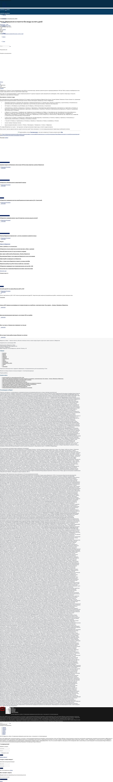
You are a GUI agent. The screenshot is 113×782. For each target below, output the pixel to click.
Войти (11, 770)
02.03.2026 (3, 203)
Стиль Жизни (5, 362)
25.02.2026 (3, 239)
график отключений (31, 134)
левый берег (55, 134)
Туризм (4, 364)
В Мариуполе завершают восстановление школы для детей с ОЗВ (16, 266)
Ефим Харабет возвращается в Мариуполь (10, 258)
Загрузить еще (3, 271)
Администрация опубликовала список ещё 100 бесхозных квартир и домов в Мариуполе (22, 164)
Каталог (4, 29)
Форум (3, 36)
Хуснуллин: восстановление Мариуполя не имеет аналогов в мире (16, 268)
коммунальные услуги (43, 134)
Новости (5, 18)
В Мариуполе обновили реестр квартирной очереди (13, 182)
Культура (2, 197)
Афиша (3, 733)
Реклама (4, 6)
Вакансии (4, 4)
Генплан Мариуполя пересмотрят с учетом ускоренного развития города (18, 235)
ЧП (3, 365)
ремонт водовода (20, 135)
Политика (4, 357)
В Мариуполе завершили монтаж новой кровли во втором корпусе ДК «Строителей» (21, 200)
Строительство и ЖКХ (12, 18)
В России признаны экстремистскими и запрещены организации (14, 448)
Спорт (3, 359)
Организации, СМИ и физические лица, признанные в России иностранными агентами (19, 474)
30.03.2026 (3, 186)
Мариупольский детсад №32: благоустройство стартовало (14, 263)
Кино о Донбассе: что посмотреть (8, 246)
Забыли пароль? (3, 757)
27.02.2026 (3, 221)
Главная (4, 15)
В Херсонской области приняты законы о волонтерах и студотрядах (17, 387)
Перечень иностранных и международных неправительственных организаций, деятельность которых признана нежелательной (28, 392)
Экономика (4, 366)
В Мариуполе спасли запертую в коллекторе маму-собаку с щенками (17, 249)
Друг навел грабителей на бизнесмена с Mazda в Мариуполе (15, 254)
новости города (66, 134)
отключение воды (7, 135)
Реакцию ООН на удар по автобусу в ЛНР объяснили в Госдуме (16, 385)
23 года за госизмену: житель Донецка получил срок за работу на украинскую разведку (21, 383)
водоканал (11, 134)
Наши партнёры (5, 7)
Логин (3, 41)
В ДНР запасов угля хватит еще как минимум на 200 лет (14, 386)
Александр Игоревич (5, 167)
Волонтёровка (24, 134)
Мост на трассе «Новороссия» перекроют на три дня (13, 325)
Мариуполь (60, 134)
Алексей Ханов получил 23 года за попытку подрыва (13, 251)
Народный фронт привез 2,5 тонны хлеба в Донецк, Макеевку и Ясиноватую (19, 384)
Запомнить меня (5, 752)
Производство (5, 358)
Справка (4, 361)
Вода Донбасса (5, 134)
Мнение (4, 354)
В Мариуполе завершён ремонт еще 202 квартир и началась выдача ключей (19, 218)
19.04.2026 (3, 168)
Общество (4, 356)
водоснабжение (17, 134)
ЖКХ (37, 134)
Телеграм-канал (34, 132)
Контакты (4, 3)
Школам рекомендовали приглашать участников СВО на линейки (16, 315)
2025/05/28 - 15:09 (4, 24)
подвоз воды (13, 135)
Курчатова (50, 134)
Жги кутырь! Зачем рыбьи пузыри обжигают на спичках (13, 335)
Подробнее (2, 297)
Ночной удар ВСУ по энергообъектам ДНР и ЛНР (12, 288)
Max (62, 132)
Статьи (3, 730)
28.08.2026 (3, 292)
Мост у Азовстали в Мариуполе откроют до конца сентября (15, 261)
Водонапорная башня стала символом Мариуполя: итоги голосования (17, 256)
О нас (3, 2)
